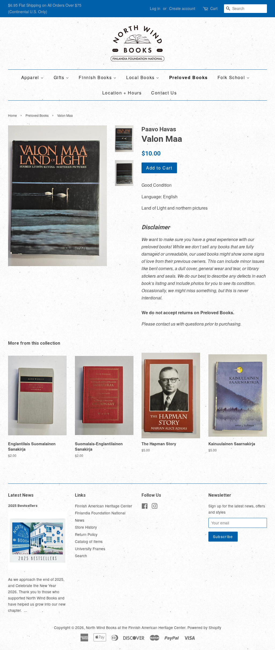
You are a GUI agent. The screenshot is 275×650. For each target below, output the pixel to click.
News (79, 520)
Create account (182, 8)
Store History (86, 527)
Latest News (21, 495)
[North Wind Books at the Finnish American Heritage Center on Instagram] (154, 507)
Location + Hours (122, 93)
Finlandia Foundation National (100, 512)
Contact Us (164, 93)
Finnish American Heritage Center (103, 505)
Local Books (141, 77)
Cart (214, 8)
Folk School (232, 77)
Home (12, 115)
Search (81, 555)
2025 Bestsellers (23, 505)
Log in (155, 8)
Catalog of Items (89, 541)
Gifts (60, 77)
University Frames (90, 548)
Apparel (31, 77)
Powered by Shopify (204, 627)
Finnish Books (96, 77)
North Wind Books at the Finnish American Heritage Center (135, 627)
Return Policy (86, 534)
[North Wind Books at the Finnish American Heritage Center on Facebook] (145, 507)
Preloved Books (188, 77)
